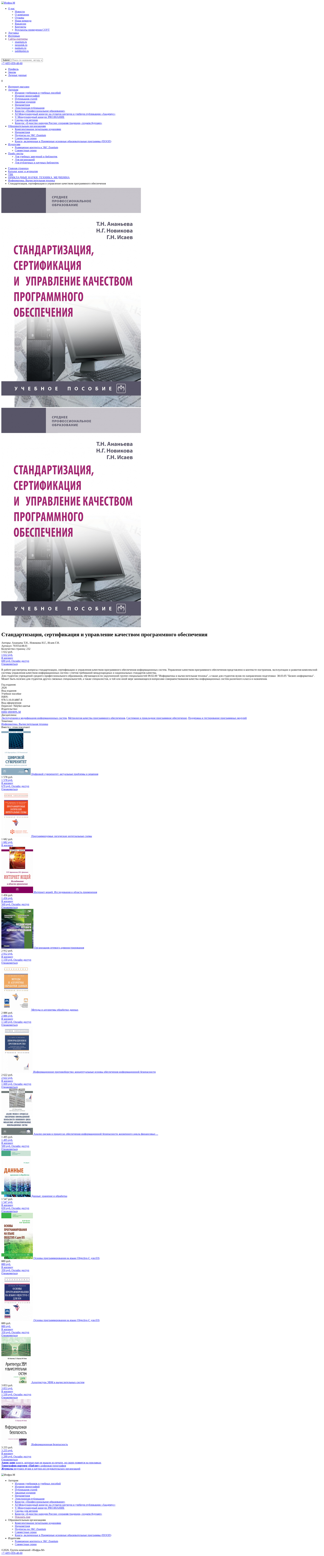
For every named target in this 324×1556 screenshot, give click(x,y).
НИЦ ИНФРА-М (11, 712)
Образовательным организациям (27, 126)
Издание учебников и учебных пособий (38, 92)
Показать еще (22, 1517)
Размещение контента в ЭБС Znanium (36, 147)
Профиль (13, 69)
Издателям (14, 144)
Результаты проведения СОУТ (32, 29)
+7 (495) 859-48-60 (11, 63)
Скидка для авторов (26, 120)
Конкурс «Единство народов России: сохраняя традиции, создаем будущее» (58, 123)
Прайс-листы (15, 153)
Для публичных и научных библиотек (37, 162)
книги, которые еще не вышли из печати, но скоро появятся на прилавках (51, 1462)
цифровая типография (33, 1465)
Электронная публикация (29, 107)
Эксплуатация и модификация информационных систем (34, 718)
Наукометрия (22, 104)
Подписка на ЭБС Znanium (30, 135)
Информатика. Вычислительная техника (24, 724)
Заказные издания (25, 101)
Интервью (14, 35)
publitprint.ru (22, 51)
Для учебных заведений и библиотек (36, 156)
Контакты (20, 26)
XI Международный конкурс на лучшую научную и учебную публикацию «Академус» (65, 114)
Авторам (13, 89)
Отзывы (19, 17)
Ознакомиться (9, 664)
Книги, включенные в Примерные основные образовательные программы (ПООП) (63, 141)
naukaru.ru (20, 48)
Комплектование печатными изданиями (38, 129)
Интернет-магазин (18, 86)
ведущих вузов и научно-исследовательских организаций (40, 1468)
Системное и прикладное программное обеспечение (156, 718)
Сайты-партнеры (18, 38)
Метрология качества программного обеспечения (96, 718)
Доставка (13, 32)
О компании (22, 14)
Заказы (12, 72)
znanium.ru (21, 41)
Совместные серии (26, 138)
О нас (11, 8)
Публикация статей (26, 98)
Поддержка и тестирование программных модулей (217, 718)
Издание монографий (27, 95)
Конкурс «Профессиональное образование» (40, 111)
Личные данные (17, 75)
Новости (20, 11)
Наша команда (23, 20)
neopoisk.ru (21, 45)
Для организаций (25, 159)
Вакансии (20, 23)
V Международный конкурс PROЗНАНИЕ (39, 117)
